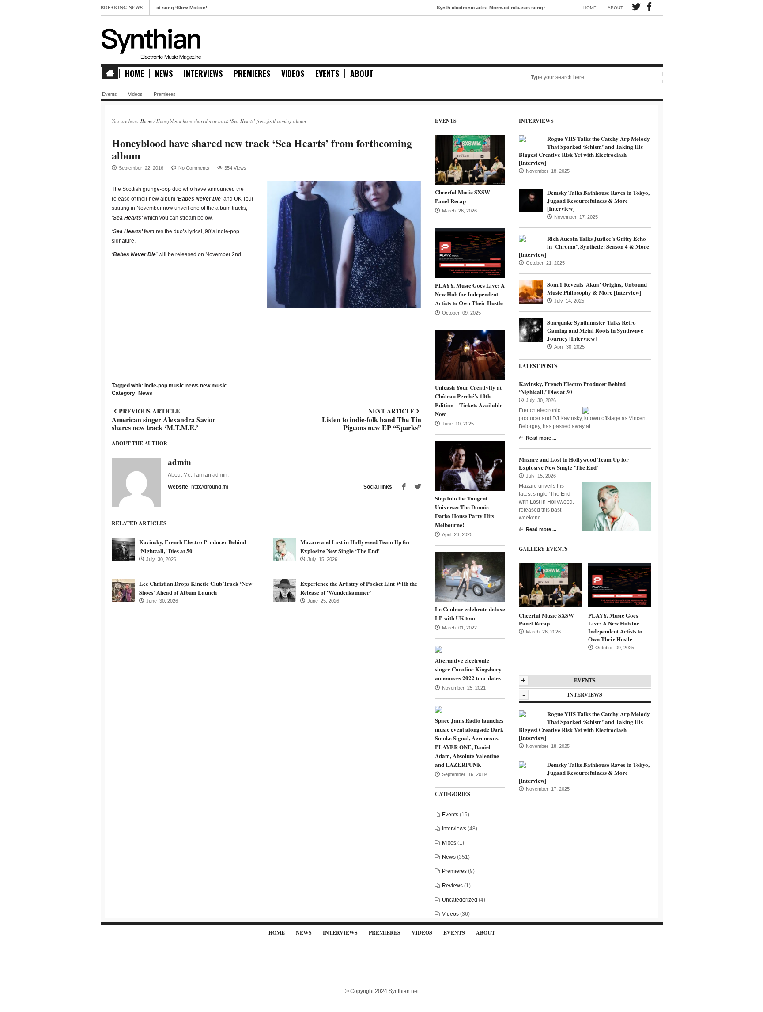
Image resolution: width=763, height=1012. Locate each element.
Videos (292, 73)
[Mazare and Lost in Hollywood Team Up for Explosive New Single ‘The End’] (284, 549)
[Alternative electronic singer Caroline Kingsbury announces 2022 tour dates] (438, 649)
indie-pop (155, 386)
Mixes (449, 843)
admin (179, 462)
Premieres (252, 73)
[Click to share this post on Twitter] (417, 486)
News (164, 73)
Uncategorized (459, 900)
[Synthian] (151, 42)
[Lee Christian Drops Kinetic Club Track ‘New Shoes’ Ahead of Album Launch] (123, 590)
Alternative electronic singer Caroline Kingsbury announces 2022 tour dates (468, 669)
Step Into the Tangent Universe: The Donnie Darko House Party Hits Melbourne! (464, 511)
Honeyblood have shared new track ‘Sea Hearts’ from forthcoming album (262, 149)
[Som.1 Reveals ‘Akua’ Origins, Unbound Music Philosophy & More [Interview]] (531, 292)
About (615, 7)
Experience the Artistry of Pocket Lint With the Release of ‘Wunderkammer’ (358, 587)
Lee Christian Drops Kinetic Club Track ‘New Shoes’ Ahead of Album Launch (195, 587)
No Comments (193, 168)
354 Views (235, 168)
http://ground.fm (209, 487)
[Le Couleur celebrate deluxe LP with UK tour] (470, 576)
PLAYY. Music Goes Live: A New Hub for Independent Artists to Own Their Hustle (470, 294)
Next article (371, 411)
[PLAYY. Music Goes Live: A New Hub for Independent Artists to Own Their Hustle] (470, 253)
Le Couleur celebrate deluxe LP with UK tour (470, 613)
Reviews (452, 886)
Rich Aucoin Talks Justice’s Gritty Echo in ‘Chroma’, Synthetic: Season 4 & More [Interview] (584, 246)
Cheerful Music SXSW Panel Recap (462, 196)
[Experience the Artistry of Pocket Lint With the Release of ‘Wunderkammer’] (284, 590)
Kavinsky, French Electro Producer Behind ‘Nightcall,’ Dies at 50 (572, 387)
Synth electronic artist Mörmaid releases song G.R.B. (470, 7)
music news (184, 386)
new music (213, 386)
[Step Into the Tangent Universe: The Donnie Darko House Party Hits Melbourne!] (470, 465)
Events (327, 73)
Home (590, 7)
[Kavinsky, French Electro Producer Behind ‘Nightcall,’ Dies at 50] (123, 549)
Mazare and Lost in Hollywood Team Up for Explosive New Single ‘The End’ (355, 546)
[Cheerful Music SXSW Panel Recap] (470, 159)
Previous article (163, 411)
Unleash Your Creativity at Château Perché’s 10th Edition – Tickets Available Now (468, 400)
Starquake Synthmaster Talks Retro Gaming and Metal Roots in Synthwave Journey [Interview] (595, 330)
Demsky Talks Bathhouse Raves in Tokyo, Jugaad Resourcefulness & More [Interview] (598, 200)
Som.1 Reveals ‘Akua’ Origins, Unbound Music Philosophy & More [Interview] (597, 288)
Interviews (203, 73)
